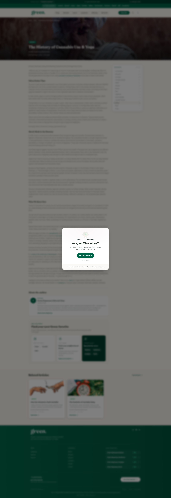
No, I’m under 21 (85, 260)
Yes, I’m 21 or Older (85, 255)
